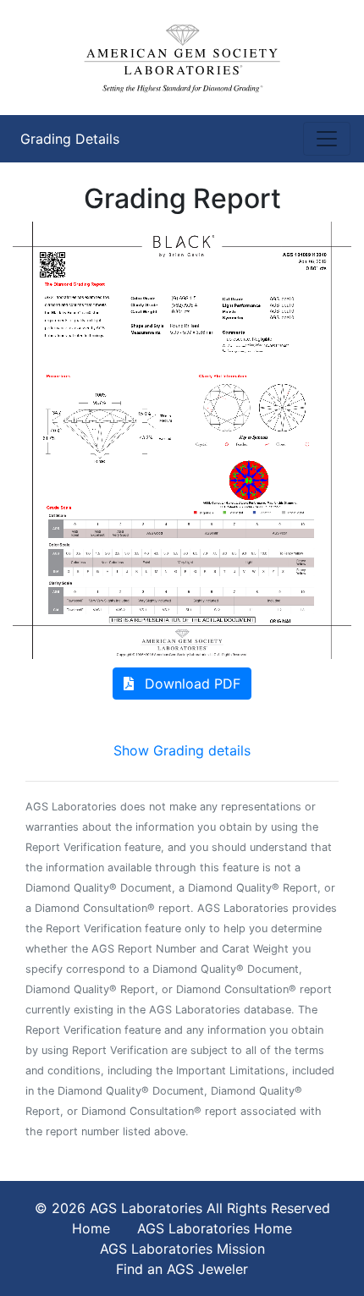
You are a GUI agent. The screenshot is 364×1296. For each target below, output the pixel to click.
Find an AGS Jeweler (182, 1268)
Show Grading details (182, 750)
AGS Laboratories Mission (182, 1248)
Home (91, 1228)
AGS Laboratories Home (214, 1228)
